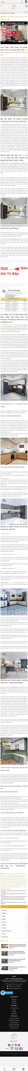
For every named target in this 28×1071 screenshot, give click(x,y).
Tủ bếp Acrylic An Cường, (21, 883)
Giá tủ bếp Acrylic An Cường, (7, 876)
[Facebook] (9, 1045)
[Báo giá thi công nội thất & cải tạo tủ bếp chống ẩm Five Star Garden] (4, 946)
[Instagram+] (16, 1045)
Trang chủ (14, 999)
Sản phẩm (14, 1003)
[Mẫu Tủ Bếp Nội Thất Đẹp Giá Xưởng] (14, 6)
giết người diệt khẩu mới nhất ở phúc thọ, (13, 878)
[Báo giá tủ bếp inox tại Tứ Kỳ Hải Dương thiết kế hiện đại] (4, 961)
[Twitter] (12, 1045)
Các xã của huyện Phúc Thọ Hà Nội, (14, 875)
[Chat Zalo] (23, 1069)
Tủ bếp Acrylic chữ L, (18, 885)
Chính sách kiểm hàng (14, 1024)
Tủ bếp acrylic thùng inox (7, 324)
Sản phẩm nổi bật (14, 1008)
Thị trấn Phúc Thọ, (18, 882)
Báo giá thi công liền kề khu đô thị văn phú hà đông (12, 898)
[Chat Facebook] (14, 1069)
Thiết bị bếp (14, 1013)
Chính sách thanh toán (14, 1026)
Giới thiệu (14, 1001)
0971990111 (18, 986)
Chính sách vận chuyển (14, 1020)
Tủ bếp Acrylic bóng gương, (7, 885)
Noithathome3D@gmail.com (15, 988)
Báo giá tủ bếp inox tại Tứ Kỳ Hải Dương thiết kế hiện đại (14, 896)
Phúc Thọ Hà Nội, (9, 882)
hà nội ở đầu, (4, 879)
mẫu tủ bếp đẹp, (11, 881)
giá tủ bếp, (24, 875)
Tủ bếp (14, 1009)
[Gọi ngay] (4, 1069)
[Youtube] (19, 1045)
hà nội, (24, 878)
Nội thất (14, 1011)
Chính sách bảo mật (14, 1018)
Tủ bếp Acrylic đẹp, (10, 886)
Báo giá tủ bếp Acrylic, (8, 873)
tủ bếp (14, 404)
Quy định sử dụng (14, 1028)
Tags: (2, 873)
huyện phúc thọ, (10, 879)
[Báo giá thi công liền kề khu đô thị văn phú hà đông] (4, 968)
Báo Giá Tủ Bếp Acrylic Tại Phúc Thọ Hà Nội (14, 52)
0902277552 (12, 986)
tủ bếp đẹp (17, 886)
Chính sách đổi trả (14, 1022)
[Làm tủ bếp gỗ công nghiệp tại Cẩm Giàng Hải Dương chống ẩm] (4, 953)
